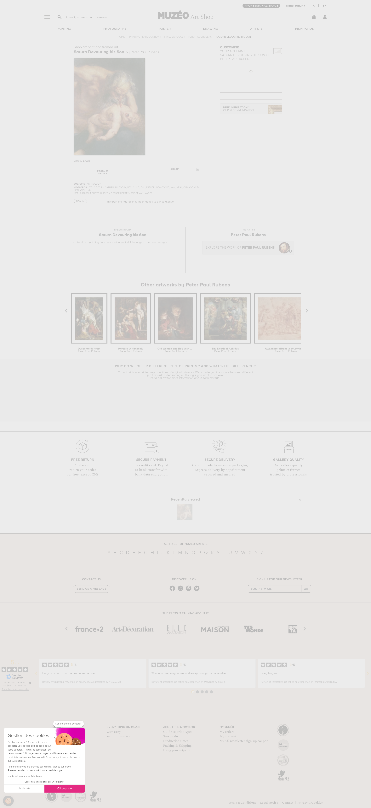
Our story (114, 731)
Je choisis (24, 788)
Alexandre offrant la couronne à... (286, 350)
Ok (306, 588)
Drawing (210, 29)
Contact (287, 802)
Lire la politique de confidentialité (25, 776)
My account (228, 736)
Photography (115, 29)
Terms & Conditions (242, 802)
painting (94, 242)
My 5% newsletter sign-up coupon (244, 741)
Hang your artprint (177, 750)
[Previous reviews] (36, 673)
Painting (64, 29)
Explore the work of (240, 247)
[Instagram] (181, 590)
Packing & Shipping (177, 745)
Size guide (170, 736)
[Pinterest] (190, 590)
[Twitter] (198, 590)
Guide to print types (177, 731)
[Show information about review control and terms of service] (29, 683)
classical (115, 242)
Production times (175, 741)
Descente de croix (89, 350)
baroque (156, 242)
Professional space (261, 6)
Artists (256, 29)
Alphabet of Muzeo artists (186, 544)
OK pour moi (64, 788)
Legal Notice (269, 802)
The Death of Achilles (225, 350)
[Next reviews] (368, 673)
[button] (8, 801)
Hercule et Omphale (130, 350)
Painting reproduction (144, 37)
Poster (165, 29)
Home (121, 37)
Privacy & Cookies (310, 802)
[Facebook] (173, 590)
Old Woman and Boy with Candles (175, 350)
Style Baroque (173, 37)
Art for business (118, 736)
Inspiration (304, 29)
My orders (227, 731)
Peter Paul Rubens (200, 37)
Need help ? (295, 6)
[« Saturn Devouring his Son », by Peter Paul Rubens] (184, 512)
